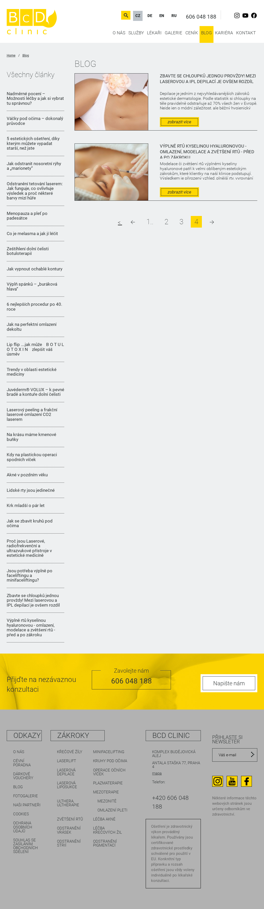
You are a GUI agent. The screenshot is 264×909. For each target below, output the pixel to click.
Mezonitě (107, 801)
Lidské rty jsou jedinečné (31, 490)
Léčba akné (104, 819)
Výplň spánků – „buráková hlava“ (32, 286)
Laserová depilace (66, 772)
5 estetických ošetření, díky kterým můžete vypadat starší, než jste (33, 143)
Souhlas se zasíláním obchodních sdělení (25, 846)
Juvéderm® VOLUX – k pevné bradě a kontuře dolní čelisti (35, 392)
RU (174, 15)
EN (161, 15)
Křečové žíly (69, 752)
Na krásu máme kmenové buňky (31, 437)
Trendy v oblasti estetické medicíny (31, 372)
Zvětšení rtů (70, 819)
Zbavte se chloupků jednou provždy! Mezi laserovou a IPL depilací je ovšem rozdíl (33, 600)
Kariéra (224, 32)
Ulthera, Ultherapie (68, 803)
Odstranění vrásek (69, 830)
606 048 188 (201, 17)
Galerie (173, 32)
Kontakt (246, 32)
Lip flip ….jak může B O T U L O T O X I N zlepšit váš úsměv (35, 349)
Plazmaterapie (108, 783)
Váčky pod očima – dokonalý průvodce (35, 121)
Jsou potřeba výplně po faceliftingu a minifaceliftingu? (29, 575)
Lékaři (154, 32)
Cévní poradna (22, 763)
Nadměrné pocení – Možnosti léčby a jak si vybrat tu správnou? (35, 98)
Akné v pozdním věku (27, 474)
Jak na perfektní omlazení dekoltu (31, 327)
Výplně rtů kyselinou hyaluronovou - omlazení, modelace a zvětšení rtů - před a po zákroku (31, 627)
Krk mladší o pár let (26, 505)
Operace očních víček (109, 772)
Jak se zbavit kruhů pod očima (30, 523)
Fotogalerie (25, 796)
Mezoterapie (106, 792)
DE (149, 15)
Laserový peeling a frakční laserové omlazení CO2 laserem (32, 414)
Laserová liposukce (67, 785)
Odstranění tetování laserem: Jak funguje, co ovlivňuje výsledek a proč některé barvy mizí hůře (35, 190)
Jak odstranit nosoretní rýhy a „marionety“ (34, 166)
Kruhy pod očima (110, 761)
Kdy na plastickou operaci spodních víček (32, 457)
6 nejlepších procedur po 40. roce (34, 306)
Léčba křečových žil (107, 830)
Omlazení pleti (112, 810)
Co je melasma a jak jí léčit (32, 233)
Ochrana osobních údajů (22, 827)
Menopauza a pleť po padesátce (27, 216)
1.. (149, 222)
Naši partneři (26, 805)
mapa (157, 773)
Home (11, 55)
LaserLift (66, 761)
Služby (136, 32)
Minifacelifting (108, 752)
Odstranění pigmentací (105, 843)
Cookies (21, 814)
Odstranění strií (69, 843)
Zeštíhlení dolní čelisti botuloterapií (28, 251)
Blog (206, 32)
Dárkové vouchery (23, 776)
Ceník (191, 32)
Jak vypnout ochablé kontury (34, 269)
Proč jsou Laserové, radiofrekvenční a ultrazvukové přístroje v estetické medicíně (29, 548)
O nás (119, 32)
